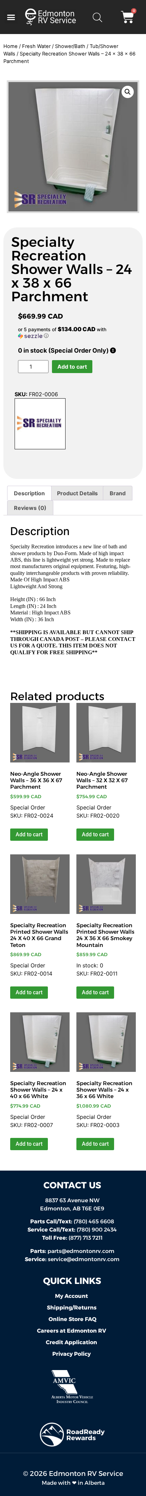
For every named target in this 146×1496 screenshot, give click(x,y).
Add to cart (72, 366)
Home (10, 46)
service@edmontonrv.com (84, 1259)
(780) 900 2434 (72, 1229)
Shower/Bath (70, 46)
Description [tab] (29, 493)
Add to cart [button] (29, 834)
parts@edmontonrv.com (81, 1251)
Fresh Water (36, 46)
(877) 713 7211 (72, 1238)
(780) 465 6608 (72, 1221)
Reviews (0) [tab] (30, 507)
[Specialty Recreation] (40, 424)
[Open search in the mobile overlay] (97, 17)
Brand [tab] (118, 493)
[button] (11, 17)
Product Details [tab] (77, 493)
